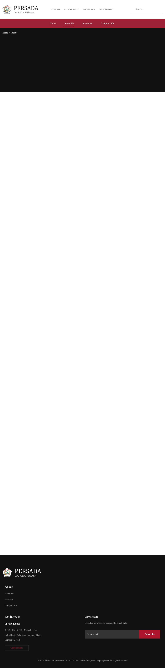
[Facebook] (93, 647)
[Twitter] (86, 647)
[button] (17, 647)
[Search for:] (146, 9)
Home (5, 33)
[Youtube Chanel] (109, 647)
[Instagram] (101, 647)
